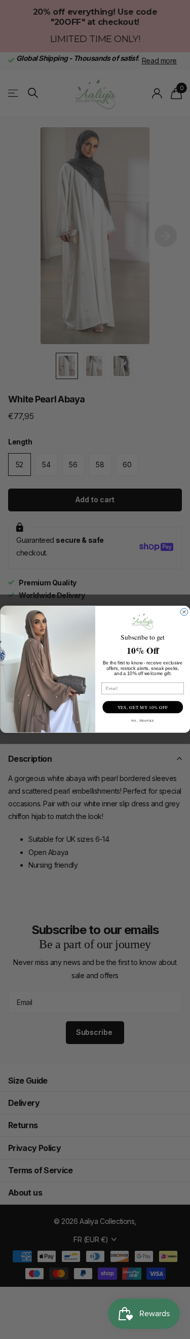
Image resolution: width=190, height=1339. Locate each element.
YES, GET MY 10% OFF (142, 707)
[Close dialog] (183, 612)
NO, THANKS (142, 721)
